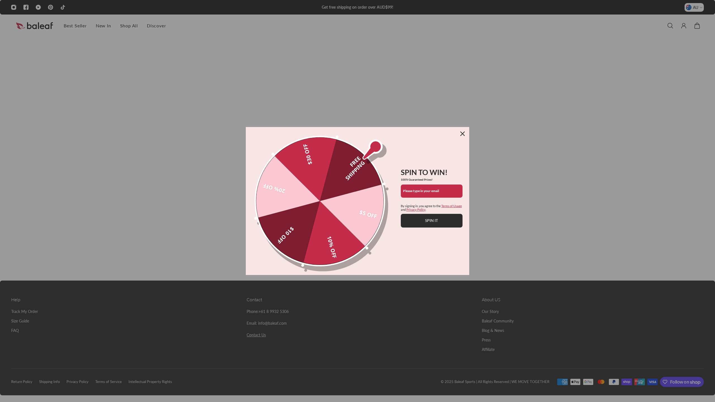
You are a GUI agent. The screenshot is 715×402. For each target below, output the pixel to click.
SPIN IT (431, 220)
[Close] (462, 133)
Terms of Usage (451, 206)
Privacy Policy (415, 209)
